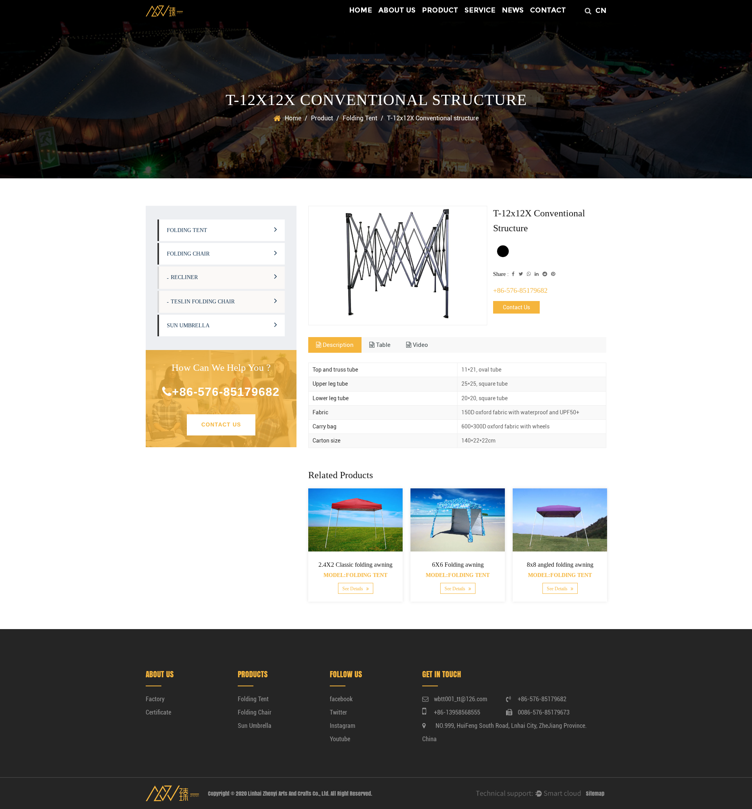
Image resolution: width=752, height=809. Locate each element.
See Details (353, 588)
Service (480, 10)
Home (360, 10)
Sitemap (595, 793)
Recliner (184, 277)
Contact (548, 10)
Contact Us (221, 424)
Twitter (338, 712)
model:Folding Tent (355, 576)
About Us (397, 10)
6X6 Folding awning (457, 564)
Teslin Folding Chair (203, 302)
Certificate (158, 712)
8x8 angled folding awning (559, 564)
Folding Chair (188, 254)
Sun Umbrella (188, 325)
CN (600, 10)
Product (440, 10)
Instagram (342, 725)
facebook (341, 699)
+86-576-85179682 (226, 391)
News (513, 10)
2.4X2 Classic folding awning (355, 564)
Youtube (340, 739)
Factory (155, 699)
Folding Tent (360, 118)
